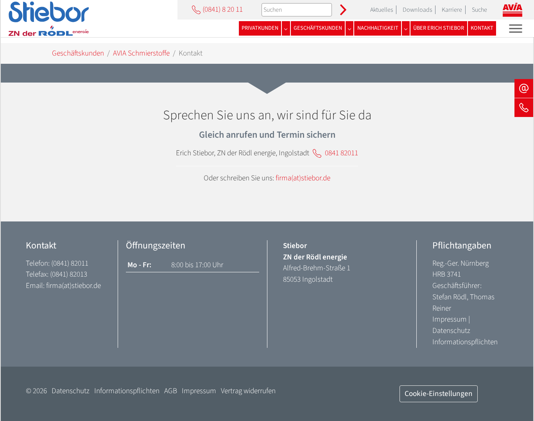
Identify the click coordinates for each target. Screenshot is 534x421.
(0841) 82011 (69, 263)
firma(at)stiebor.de (303, 178)
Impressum (449, 319)
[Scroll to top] (515, 401)
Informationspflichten (465, 341)
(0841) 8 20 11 (222, 9)
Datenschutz (451, 330)
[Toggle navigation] (516, 28)
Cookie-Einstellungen (439, 393)
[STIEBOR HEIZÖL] (49, 18)
